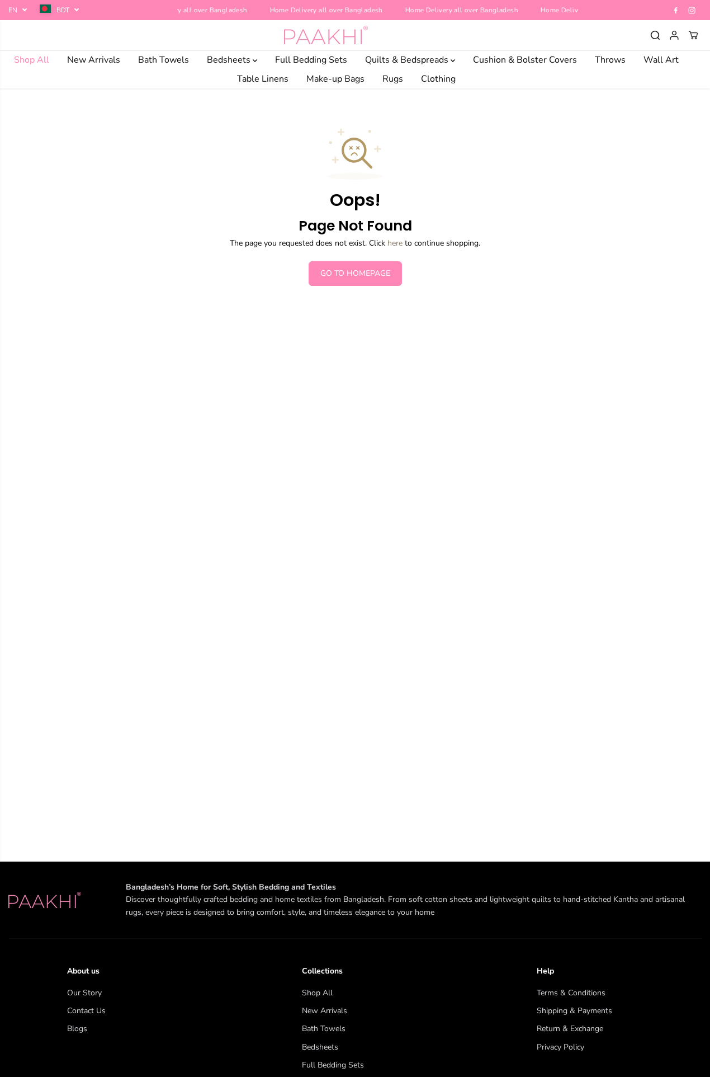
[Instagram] (692, 10)
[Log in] (674, 35)
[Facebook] (676, 10)
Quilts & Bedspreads (408, 60)
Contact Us (86, 1010)
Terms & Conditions (571, 992)
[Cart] (693, 35)
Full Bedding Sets (311, 60)
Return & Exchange (570, 1028)
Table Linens (262, 79)
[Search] (655, 35)
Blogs (77, 1028)
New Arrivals (93, 60)
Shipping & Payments (574, 1010)
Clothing (438, 79)
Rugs (392, 79)
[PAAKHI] (326, 35)
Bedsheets (230, 60)
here (395, 243)
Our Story (84, 992)
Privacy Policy (560, 1047)
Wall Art (661, 60)
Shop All (31, 60)
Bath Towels (163, 60)
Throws (610, 60)
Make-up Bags (335, 79)
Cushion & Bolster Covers (525, 60)
